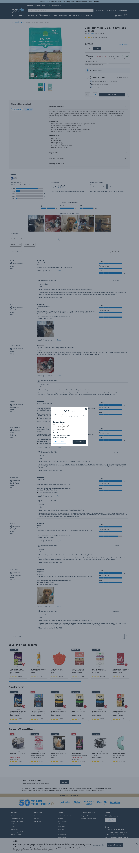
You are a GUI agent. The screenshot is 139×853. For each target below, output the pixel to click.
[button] (86, 409)
